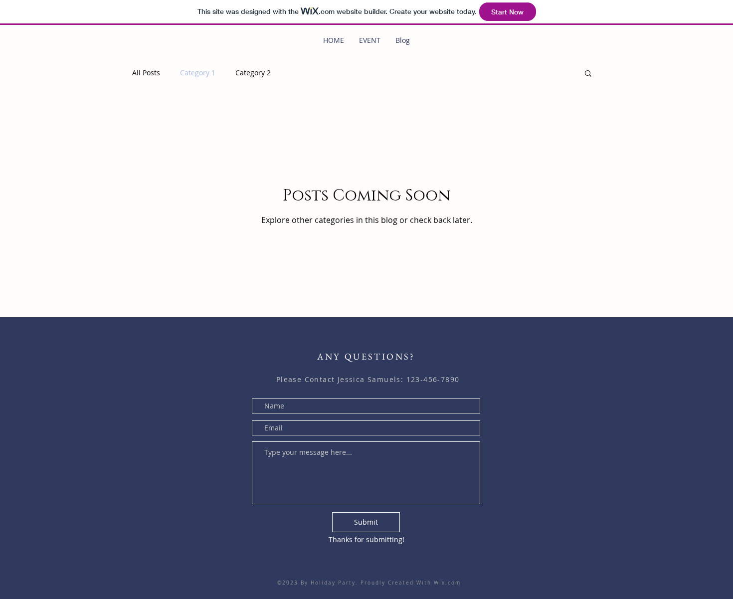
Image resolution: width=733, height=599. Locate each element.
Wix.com (446, 583)
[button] (588, 74)
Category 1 (197, 72)
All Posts (146, 72)
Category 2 (253, 72)
